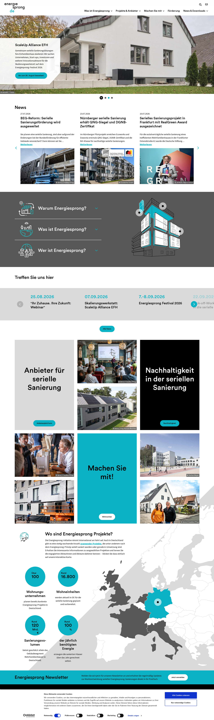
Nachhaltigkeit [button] (169, 423)
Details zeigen (133, 716)
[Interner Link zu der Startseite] (14, 7)
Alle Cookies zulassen (181, 695)
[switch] (79, 715)
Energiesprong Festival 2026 (160, 303)
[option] (47, 148)
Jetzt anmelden (177, 677)
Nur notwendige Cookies (181, 703)
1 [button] (105, 98)
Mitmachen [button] (107, 517)
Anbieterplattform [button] (44, 423)
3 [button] (112, 98)
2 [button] (109, 98)
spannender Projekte (90, 543)
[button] (200, 5)
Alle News (107, 329)
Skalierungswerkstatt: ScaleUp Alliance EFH (101, 305)
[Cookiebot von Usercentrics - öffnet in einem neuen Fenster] (29, 715)
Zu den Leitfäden (29, 75)
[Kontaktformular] (206, 4)
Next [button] (197, 148)
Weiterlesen (26, 144)
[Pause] (101, 97)
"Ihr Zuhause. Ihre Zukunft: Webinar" (51, 305)
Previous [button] (16, 148)
